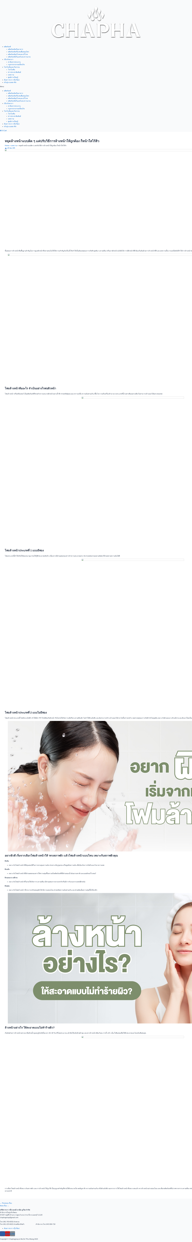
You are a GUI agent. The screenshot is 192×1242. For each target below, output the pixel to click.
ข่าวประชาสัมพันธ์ (14, 72)
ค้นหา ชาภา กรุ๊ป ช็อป (11, 80)
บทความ (11, 75)
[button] (96, 86)
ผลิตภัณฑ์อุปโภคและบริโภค (18, 54)
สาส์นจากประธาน (14, 62)
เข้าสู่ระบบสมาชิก (10, 82)
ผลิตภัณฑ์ (7, 46)
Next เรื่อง (4, 1206)
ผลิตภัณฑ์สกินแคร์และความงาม (19, 57)
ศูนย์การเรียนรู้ (13, 77)
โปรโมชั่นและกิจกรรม (12, 67)
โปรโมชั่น (11, 69)
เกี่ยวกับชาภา (8, 59)
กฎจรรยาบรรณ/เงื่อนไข (16, 64)
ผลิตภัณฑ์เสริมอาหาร (15, 49)
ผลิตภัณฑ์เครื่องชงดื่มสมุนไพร (18, 52)
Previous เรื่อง (6, 1203)
